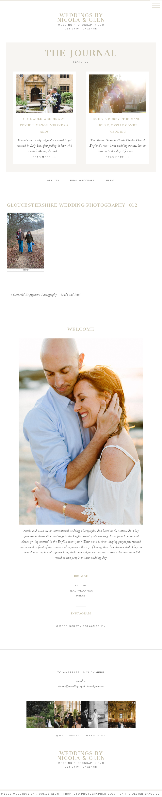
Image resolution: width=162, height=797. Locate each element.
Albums (53, 180)
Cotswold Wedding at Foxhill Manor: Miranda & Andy (44, 125)
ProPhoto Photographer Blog (89, 794)
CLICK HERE (95, 672)
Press (110, 180)
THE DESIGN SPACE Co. (143, 794)
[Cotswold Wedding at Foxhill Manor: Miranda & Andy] (44, 93)
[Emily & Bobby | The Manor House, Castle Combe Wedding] (117, 93)
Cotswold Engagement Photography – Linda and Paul (46, 295)
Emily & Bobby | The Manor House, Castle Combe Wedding (118, 125)
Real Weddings (82, 180)
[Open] (40, 714)
